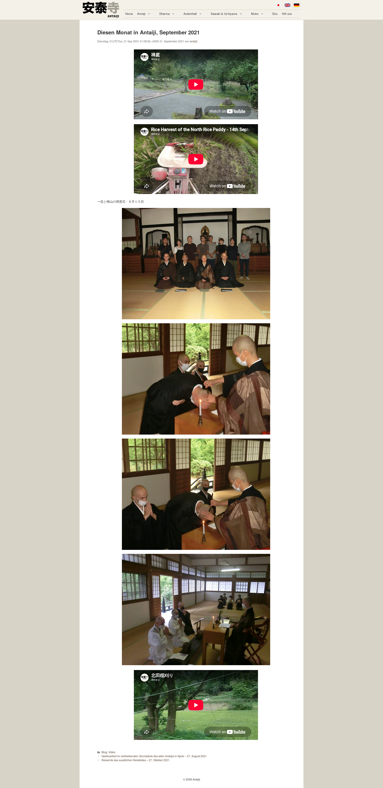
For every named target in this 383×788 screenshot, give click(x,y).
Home (129, 14)
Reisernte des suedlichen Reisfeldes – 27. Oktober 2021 (136, 760)
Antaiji (141, 14)
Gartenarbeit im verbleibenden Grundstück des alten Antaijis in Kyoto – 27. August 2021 (154, 756)
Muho (254, 14)
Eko (274, 14)
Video (111, 752)
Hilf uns (287, 14)
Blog (104, 752)
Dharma (164, 14)
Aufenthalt (190, 14)
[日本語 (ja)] (278, 5)
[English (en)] (287, 5)
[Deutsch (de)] (296, 5)
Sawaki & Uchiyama (224, 14)
